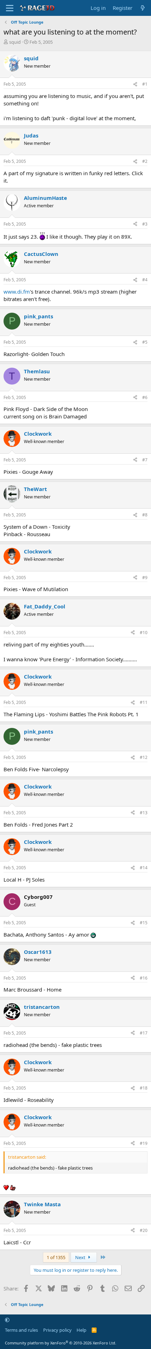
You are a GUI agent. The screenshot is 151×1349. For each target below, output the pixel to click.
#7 (144, 460)
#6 (144, 397)
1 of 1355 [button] (56, 1257)
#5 (144, 342)
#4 (144, 280)
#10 (143, 633)
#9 (144, 578)
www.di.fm (17, 291)
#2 (144, 161)
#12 (143, 757)
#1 (144, 84)
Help (81, 1330)
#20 (143, 1230)
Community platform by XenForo (60, 1342)
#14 (143, 868)
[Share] (135, 84)
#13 (143, 813)
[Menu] (9, 8)
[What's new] (143, 7)
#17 (143, 1033)
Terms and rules (21, 1330)
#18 (143, 1088)
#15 (143, 923)
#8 (144, 515)
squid (15, 42)
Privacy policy (57, 1330)
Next (80, 1257)
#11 (143, 702)
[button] (7, 1320)
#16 (143, 978)
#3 (144, 224)
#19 (143, 1143)
